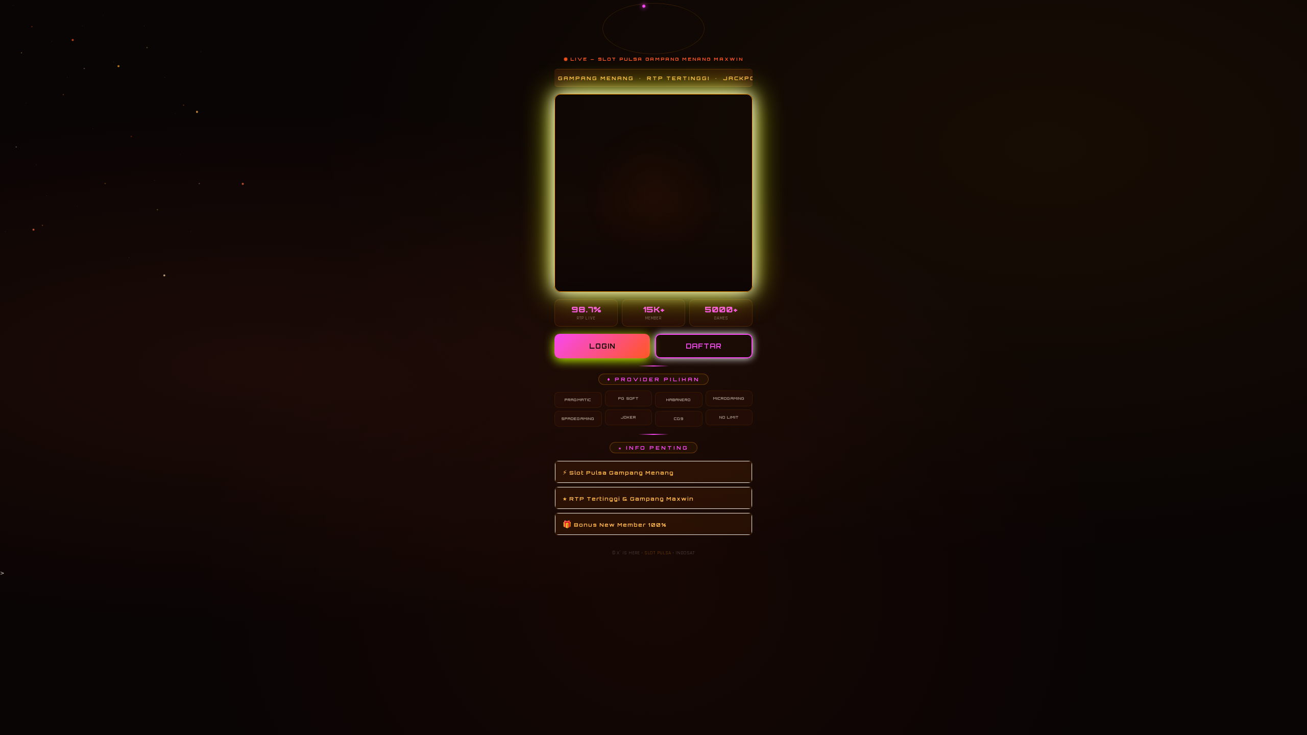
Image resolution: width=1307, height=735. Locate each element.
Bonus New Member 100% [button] (615, 524)
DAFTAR (704, 346)
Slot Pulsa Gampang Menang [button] (618, 472)
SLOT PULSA (657, 553)
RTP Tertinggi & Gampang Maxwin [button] (628, 498)
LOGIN (602, 346)
